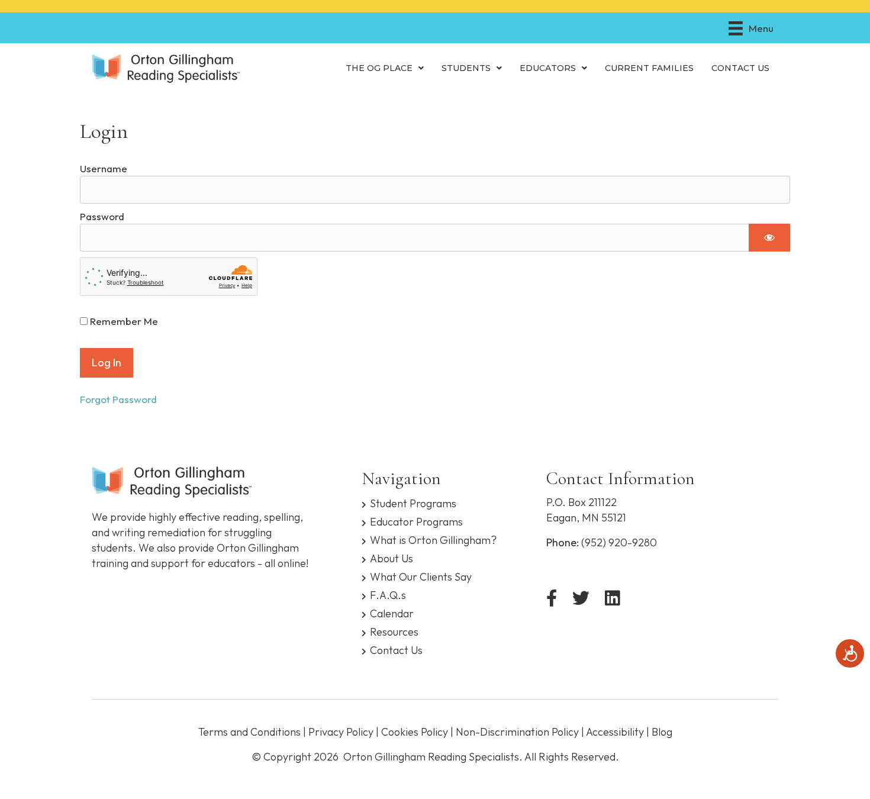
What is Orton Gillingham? (433, 539)
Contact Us (396, 649)
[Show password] (769, 237)
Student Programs (413, 503)
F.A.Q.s (388, 594)
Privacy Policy (340, 732)
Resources (394, 631)
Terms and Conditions (249, 732)
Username (103, 168)
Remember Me (123, 321)
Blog (662, 732)
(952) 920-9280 (619, 542)
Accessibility (615, 732)
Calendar (392, 613)
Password (102, 216)
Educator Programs (416, 521)
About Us (391, 558)
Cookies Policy (414, 732)
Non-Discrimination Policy (517, 732)
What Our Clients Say (421, 576)
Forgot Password (118, 399)
